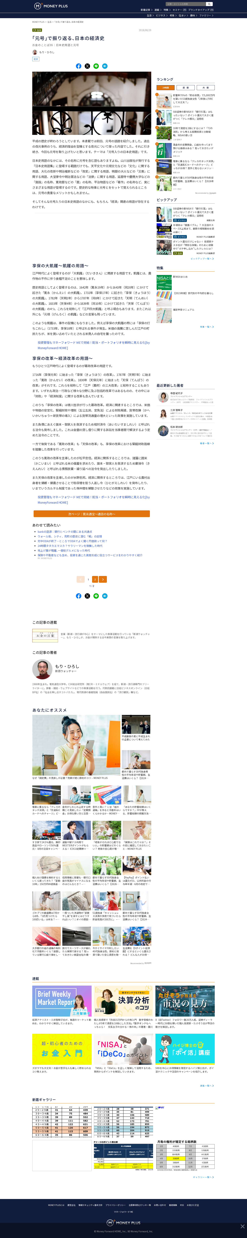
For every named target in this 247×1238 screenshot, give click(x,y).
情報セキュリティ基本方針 (90, 1205)
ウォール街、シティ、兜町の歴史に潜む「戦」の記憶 (70, 536)
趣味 (192, 15)
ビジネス (160, 15)
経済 (36, 59)
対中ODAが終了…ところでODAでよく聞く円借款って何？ (72, 541)
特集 (166, 9)
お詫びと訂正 (193, 1205)
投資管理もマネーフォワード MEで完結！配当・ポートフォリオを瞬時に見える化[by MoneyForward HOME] (94, 345)
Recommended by (137, 963)
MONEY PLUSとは (56, 1205)
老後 (172, 15)
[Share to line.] (96, 66)
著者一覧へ (206, 443)
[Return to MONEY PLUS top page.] (51, 6)
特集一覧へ (206, 326)
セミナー (179, 9)
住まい (182, 15)
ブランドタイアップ (200, 9)
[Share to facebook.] (78, 66)
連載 (157, 9)
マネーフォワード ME (123, 1211)
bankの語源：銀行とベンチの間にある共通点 (65, 532)
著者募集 (173, 1205)
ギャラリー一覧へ (202, 1177)
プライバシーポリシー (116, 1205)
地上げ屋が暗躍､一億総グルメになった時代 (64, 550)
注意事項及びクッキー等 (140, 1205)
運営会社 (71, 1205)
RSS (182, 1205)
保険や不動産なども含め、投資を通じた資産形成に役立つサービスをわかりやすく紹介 (90, 555)
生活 (149, 15)
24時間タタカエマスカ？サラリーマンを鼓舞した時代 (70, 546)
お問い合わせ (160, 1205)
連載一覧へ (206, 1085)
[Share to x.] (87, 66)
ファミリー (205, 15)
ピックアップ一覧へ (201, 258)
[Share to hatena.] (105, 66)
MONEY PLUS (38, 21)
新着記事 (145, 9)
